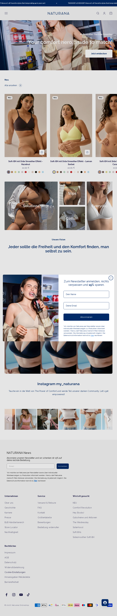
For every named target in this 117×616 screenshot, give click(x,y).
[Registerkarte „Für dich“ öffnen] (105, 602)
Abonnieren (86, 317)
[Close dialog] (111, 278)
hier (92, 335)
